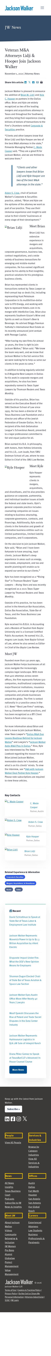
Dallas (18, 889)
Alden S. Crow (12, 193)
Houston (32, 1195)
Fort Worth (33, 1191)
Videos (8, 1230)
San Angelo (34, 1199)
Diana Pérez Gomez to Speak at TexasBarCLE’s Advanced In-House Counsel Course (25, 1057)
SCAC (7, 1300)
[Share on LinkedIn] (26, 82)
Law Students (35, 1230)
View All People (13, 1142)
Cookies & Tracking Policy (29, 1290)
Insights (9, 1187)
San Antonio (34, 1203)
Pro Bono (9, 1250)
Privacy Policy (11, 1293)
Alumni (8, 1254)
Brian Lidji (30, 851)
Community (10, 1234)
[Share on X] (30, 82)
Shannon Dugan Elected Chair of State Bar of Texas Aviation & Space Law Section (25, 980)
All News (9, 1183)
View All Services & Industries (34, 1162)
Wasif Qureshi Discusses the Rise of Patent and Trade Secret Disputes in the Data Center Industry (25, 1018)
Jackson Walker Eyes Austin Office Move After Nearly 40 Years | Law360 (23, 998)
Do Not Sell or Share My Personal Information (22, 1295)
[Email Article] (38, 82)
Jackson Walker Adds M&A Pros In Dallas (25, 744)
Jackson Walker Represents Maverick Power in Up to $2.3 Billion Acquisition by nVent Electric (24, 941)
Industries (33, 1155)
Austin (9, 889)
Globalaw (10, 1258)
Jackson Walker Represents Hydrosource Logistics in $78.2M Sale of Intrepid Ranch (25, 1039)
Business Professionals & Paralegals (36, 1238)
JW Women (10, 1246)
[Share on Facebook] (34, 82)
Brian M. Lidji (28, 95)
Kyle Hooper (32, 836)
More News (18, 1069)
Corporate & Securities (15, 877)
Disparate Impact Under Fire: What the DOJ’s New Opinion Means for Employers (24, 961)
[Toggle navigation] (42, 8)
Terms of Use (10, 1290)
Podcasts (9, 1199)
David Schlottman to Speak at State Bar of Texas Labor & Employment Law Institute (24, 920)
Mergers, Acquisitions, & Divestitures (21, 883)
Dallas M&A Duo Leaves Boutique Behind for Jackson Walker (24, 738)
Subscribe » (13, 1109)
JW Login (15, 1300)
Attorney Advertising (34, 1296)
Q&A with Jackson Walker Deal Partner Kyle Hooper (24, 771)
